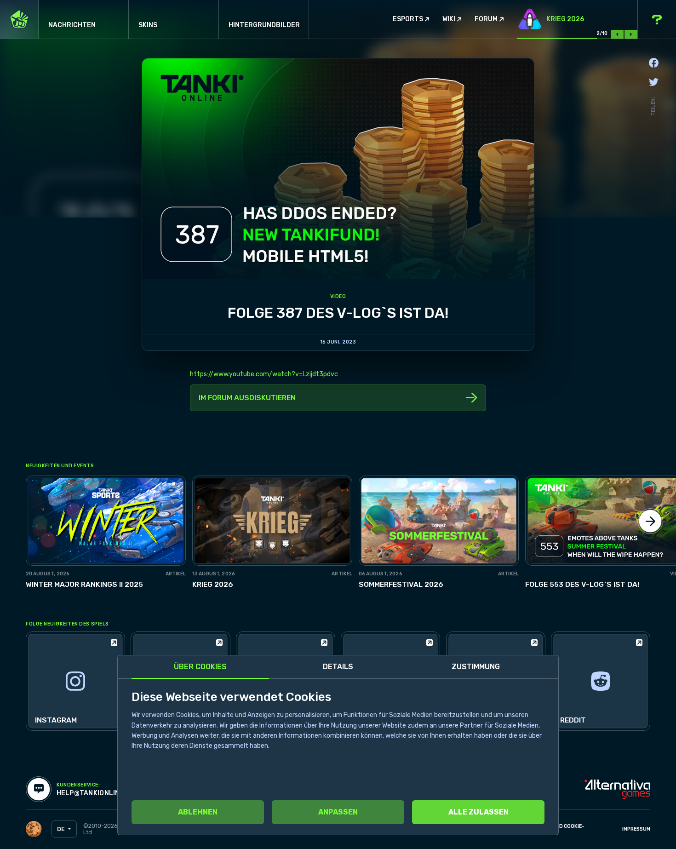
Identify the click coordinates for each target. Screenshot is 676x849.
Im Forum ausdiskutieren (247, 397)
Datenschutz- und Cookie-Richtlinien (547, 829)
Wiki (448, 19)
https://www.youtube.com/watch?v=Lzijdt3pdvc (264, 374)
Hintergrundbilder (264, 25)
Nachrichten (72, 25)
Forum (486, 19)
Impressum (636, 829)
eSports (408, 19)
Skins (147, 25)
